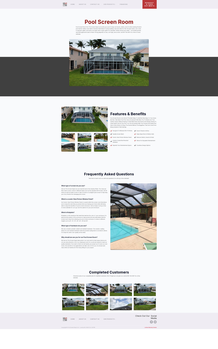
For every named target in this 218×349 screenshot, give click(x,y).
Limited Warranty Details (151, 327)
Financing (124, 4)
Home (73, 4)
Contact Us (94, 4)
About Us (82, 4)
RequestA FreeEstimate (150, 4)
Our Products (109, 4)
